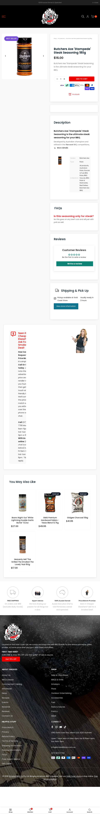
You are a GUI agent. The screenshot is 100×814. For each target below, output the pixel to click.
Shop (55, 38)
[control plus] (65, 79)
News (4, 693)
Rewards (6, 706)
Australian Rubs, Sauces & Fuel (85, 170)
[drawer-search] (83, 16)
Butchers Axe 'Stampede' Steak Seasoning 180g (79, 38)
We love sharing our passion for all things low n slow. (37, 607)
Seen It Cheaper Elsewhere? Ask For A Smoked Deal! (87, 607)
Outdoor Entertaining (61, 693)
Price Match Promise (87, 601)
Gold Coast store (73, 776)
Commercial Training (12, 684)
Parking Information (11, 750)
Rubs (81, 162)
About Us (6, 675)
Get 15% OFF (10, 659)
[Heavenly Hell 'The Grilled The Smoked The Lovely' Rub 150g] (22, 545)
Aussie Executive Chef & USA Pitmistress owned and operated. (62, 607)
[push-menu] (3, 16)
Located (5, 644)
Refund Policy (8, 736)
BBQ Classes (8, 679)
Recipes (5, 697)
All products (61, 38)
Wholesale (7, 688)
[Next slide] (43, 55)
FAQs (4, 754)
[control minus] (56, 79)
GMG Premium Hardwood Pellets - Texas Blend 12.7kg (50, 520)
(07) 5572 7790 (58, 753)
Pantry (54, 711)
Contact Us (7, 715)
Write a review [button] (74, 263)
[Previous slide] (5, 55)
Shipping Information (12, 745)
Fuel (53, 702)
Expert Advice (37, 601)
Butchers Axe (84, 158)
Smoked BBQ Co (16, 776)
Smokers (55, 684)
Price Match (7, 727)
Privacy (5, 732)
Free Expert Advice (11, 759)
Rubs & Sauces (58, 706)
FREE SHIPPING (13, 601)
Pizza (53, 688)
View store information (66, 306)
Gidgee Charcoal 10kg (77, 517)
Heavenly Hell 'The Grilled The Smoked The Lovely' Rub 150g (22, 562)
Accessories (57, 697)
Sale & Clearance (59, 675)
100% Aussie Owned (62, 601)
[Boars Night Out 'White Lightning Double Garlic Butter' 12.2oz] (22, 503)
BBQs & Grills (57, 679)
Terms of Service (10, 741)
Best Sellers (84, 185)
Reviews (6, 711)
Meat (53, 715)
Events (5, 702)
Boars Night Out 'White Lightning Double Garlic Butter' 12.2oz (22, 520)
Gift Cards (7, 763)
